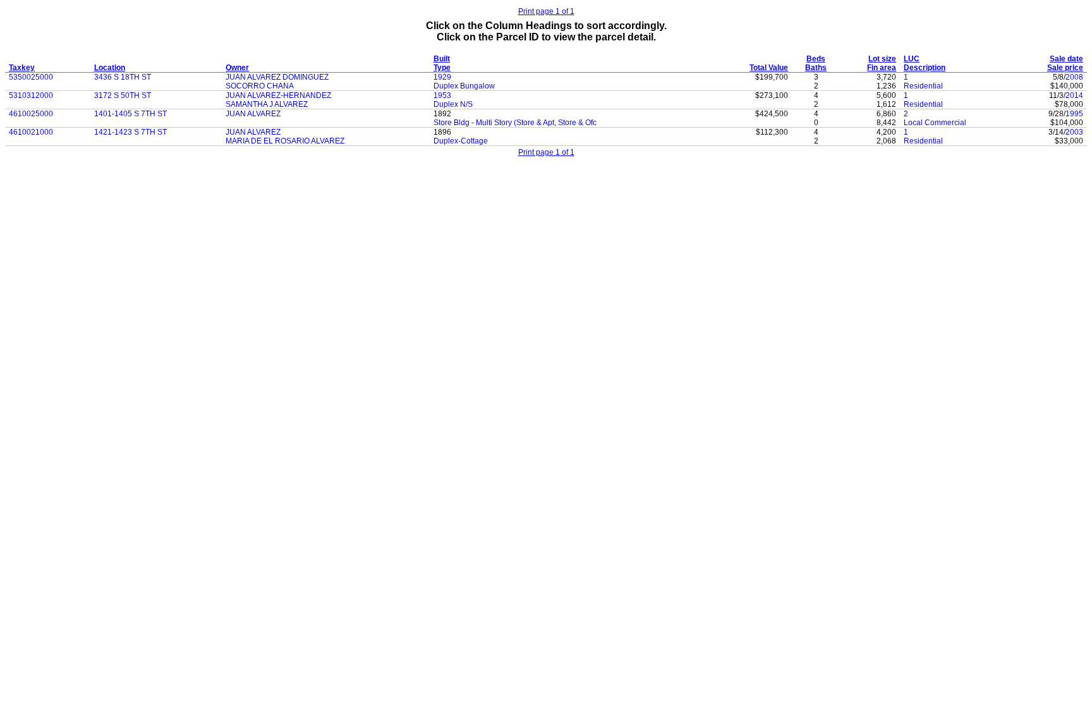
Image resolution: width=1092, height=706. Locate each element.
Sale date (1066, 58)
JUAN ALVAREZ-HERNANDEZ (278, 95)
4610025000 (31, 113)
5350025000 (31, 77)
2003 (1074, 132)
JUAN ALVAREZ (253, 113)
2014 (1074, 95)
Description (924, 67)
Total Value (768, 67)
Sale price (1065, 67)
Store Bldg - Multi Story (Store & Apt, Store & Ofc (515, 122)
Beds (815, 58)
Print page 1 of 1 (546, 11)
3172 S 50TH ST (122, 95)
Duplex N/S (453, 104)
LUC (911, 58)
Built (442, 58)
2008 (1074, 77)
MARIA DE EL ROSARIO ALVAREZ (285, 141)
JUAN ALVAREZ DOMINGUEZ (277, 77)
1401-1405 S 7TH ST (130, 113)
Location (109, 67)
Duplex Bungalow (464, 86)
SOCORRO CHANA (260, 86)
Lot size (882, 58)
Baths (816, 67)
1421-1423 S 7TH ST (130, 132)
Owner (237, 67)
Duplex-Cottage (461, 141)
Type (442, 67)
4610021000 (31, 132)
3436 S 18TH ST (122, 77)
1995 (1074, 113)
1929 (442, 77)
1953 (442, 95)
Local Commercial (935, 122)
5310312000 (31, 95)
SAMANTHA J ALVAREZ (267, 104)
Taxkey (22, 67)
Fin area (881, 67)
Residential (923, 86)
